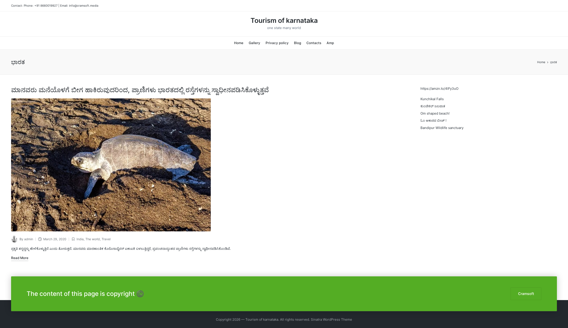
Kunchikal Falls (432, 99)
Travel (106, 239)
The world (92, 239)
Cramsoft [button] (526, 293)
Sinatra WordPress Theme (331, 319)
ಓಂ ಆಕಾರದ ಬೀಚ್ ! (433, 120)
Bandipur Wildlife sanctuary (441, 128)
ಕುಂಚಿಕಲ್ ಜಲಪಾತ (432, 106)
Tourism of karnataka (284, 20)
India (80, 239)
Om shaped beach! (435, 113)
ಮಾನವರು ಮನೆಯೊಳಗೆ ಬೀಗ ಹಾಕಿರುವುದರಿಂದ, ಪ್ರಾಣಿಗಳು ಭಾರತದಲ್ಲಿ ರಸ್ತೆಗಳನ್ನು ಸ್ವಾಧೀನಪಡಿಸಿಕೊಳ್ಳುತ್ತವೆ (140, 90)
